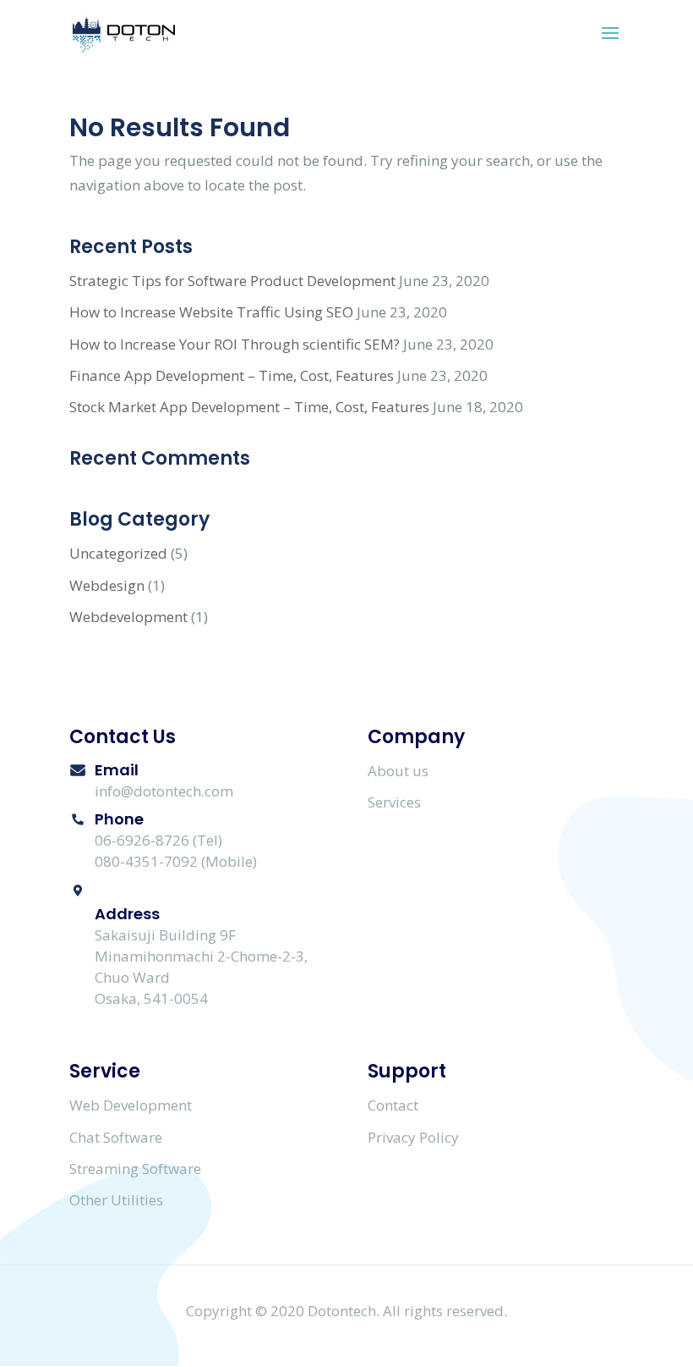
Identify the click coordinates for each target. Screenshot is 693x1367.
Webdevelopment (128, 616)
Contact (393, 1105)
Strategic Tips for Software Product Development (232, 280)
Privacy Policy (413, 1137)
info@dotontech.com (164, 791)
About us (398, 770)
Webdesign (107, 585)
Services (394, 802)
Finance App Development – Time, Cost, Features (231, 375)
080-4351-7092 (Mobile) (176, 861)
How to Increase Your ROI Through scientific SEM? (234, 344)
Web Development (130, 1105)
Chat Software (115, 1137)
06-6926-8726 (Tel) (158, 840)
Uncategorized (118, 553)
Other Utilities (116, 1200)
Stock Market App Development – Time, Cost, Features (249, 406)
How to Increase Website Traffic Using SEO (211, 312)
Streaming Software (135, 1168)
